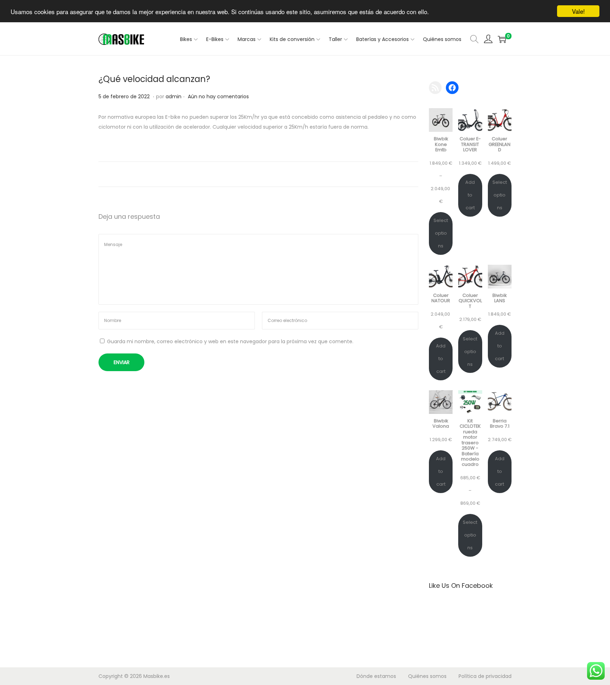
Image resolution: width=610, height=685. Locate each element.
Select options (440, 233)
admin (173, 96)
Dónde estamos (376, 676)
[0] (502, 39)
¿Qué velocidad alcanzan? (154, 79)
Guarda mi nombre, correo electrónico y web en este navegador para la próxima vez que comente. (230, 341)
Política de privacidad (485, 676)
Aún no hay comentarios (218, 96)
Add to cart (470, 195)
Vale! (578, 11)
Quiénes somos (427, 676)
